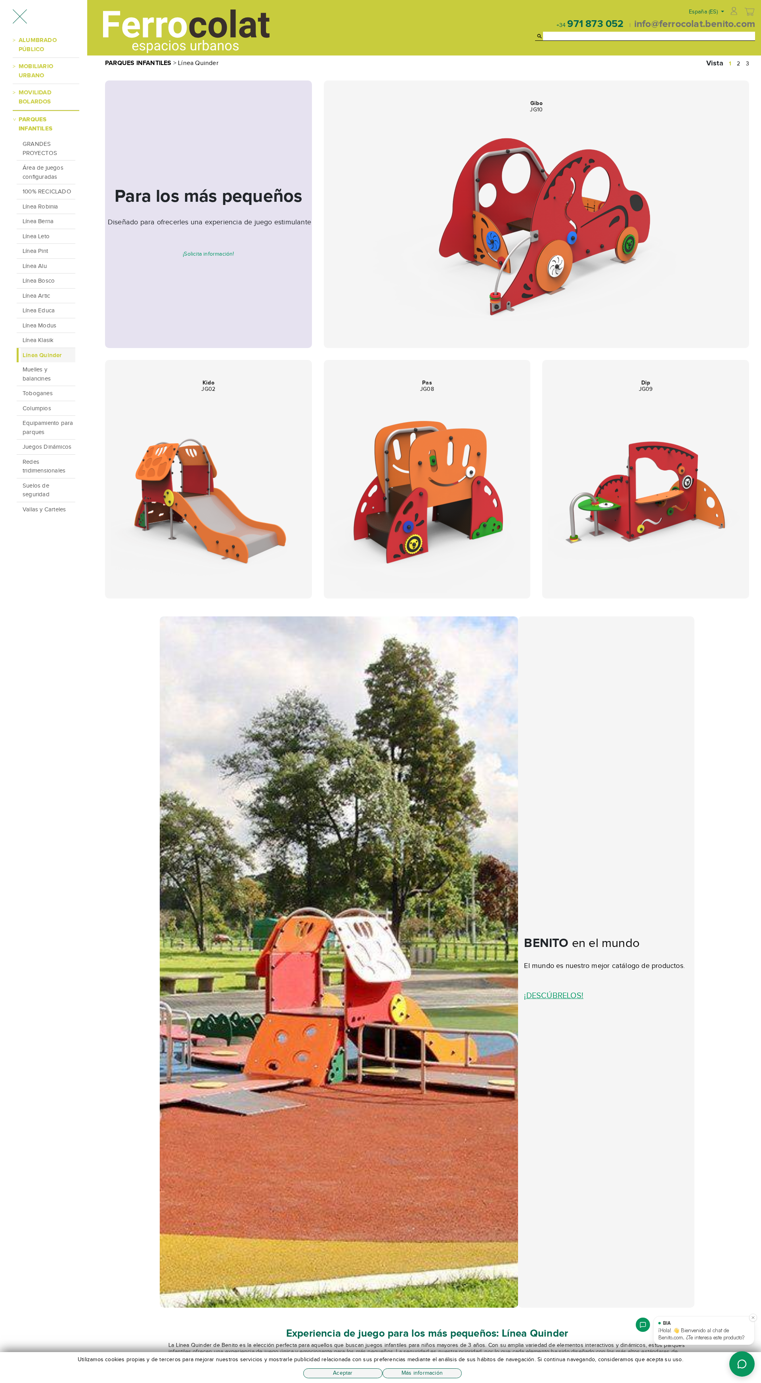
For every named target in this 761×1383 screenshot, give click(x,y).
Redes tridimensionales (44, 466)
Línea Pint (35, 251)
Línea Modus (39, 325)
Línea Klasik (38, 340)
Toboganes (38, 393)
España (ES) (704, 12)
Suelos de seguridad (36, 490)
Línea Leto (36, 236)
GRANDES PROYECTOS (40, 148)
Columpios (37, 408)
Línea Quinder (42, 355)
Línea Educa (39, 310)
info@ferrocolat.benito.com (694, 23)
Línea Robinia (40, 206)
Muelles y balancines (37, 374)
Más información (422, 1373)
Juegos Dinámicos (47, 447)
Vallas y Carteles (44, 509)
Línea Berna (38, 221)
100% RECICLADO (47, 191)
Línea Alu (35, 266)
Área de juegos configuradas (43, 172)
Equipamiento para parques (48, 427)
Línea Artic (36, 296)
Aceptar (342, 1373)
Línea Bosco (39, 280)
